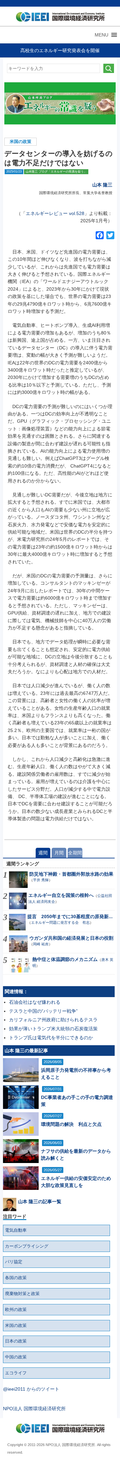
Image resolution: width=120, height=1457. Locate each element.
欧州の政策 (16, 1309)
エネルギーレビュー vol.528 (55, 213)
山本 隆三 (102, 184)
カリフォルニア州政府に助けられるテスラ (53, 1019)
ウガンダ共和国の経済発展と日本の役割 (71, 938)
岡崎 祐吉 (41, 944)
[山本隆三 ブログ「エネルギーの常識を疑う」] (60, 103)
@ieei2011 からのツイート (31, 1389)
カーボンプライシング (26, 1246)
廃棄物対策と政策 (22, 1293)
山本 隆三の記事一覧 (39, 1201)
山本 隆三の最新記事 (26, 1050)
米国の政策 (20, 141)
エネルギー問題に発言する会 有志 (60, 922)
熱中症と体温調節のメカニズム (65, 959)
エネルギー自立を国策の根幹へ (61, 895)
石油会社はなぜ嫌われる (34, 1002)
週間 (43, 852)
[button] (101, 35)
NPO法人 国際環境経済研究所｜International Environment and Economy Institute (59, 18)
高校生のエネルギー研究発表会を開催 (60, 50)
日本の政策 (16, 1341)
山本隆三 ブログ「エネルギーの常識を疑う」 (56, 171)
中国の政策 (16, 1357)
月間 (59, 852)
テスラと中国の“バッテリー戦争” (43, 1011)
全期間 (75, 852)
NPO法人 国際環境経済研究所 (34, 1408)
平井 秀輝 (41, 880)
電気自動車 (16, 1230)
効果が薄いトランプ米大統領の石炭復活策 (53, 1028)
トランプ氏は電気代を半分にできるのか (51, 1037)
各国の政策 (16, 1277)
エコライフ (16, 1373)
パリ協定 (13, 1262)
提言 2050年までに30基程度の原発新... (70, 916)
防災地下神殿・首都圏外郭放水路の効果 (71, 874)
